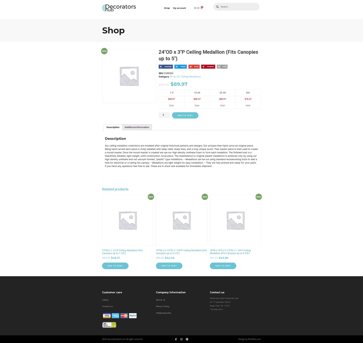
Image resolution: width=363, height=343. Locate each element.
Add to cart (185, 115)
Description (112, 127)
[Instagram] (181, 339)
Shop (167, 8)
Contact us (107, 306)
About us (160, 300)
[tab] (113, 127)
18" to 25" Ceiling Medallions (185, 76)
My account (179, 8)
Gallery (105, 300)
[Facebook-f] (176, 339)
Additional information (136, 127)
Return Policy (162, 306)
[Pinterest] (187, 339)
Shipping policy (163, 313)
